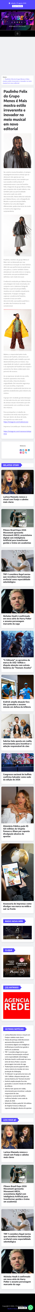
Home (5, 77)
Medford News (12, 1309)
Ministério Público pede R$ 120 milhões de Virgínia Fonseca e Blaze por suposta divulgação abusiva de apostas (16, 831)
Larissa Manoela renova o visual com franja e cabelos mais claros (15, 499)
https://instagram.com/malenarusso (16, 422)
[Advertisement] (17, 55)
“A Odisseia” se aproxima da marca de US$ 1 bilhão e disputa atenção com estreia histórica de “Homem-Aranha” (17, 664)
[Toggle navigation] (17, 33)
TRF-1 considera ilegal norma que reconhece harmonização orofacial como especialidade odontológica (16, 578)
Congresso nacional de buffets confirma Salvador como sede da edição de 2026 (17, 777)
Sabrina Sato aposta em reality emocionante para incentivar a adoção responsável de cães (17, 743)
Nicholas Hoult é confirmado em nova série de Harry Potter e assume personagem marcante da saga (17, 620)
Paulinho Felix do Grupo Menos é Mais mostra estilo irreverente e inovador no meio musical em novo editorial (17, 81)
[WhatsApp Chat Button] (30, 1307)
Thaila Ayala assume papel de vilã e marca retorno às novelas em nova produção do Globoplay (17, 1069)
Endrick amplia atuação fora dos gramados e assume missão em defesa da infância (17, 704)
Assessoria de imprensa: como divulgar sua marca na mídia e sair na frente (17, 906)
